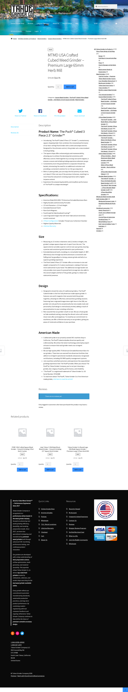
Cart (42, 536)
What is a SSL (73, 536)
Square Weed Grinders (55, 39)
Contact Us (72, 521)
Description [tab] (15, 127)
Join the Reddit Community (78, 540)
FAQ (77, 23)
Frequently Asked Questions (78, 517)
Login (36, 31)
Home (15, 39)
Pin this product (59, 116)
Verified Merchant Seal (76, 532)
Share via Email (79, 116)
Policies (28, 31)
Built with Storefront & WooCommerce (31, 676)
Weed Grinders (42, 39)
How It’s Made (67, 23)
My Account (73, 513)
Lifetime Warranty (43, 23)
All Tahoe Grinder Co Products (27, 39)
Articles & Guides (16, 31)
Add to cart (70, 87)
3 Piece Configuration (50, 221)
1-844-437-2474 (16, 645)
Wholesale (44, 521)
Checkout (44, 532)
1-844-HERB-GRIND (17, 642)
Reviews (30, 23)
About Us (56, 23)
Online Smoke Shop (17, 23)
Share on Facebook (40, 116)
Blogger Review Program (77, 528)
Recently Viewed (74, 509)
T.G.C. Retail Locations (48, 524)
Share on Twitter (20, 116)
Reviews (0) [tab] (14, 133)
